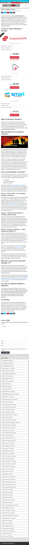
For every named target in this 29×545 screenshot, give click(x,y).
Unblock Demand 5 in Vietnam (8, 440)
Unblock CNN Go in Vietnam (8, 507)
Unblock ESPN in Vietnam (7, 502)
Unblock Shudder (14, 57)
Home (6, 7)
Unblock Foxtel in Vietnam (8, 489)
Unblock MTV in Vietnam (7, 401)
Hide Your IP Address (15, 2)
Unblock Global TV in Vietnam (8, 466)
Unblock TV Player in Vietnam (8, 510)
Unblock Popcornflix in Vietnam (9, 482)
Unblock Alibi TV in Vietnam (8, 430)
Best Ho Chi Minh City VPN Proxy (9, 432)
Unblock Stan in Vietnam (7, 494)
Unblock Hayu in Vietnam (7, 492)
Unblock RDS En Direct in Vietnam (9, 414)
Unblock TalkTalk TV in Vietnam (9, 461)
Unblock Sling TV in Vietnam (8, 368)
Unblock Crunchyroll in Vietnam (9, 484)
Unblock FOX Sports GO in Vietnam (9, 399)
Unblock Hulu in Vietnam (7, 523)
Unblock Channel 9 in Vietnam (8, 427)
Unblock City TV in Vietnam (8, 469)
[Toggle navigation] (25, 5)
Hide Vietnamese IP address (8, 531)
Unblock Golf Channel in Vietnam (9, 404)
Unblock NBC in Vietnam (7, 474)
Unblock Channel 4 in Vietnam (8, 479)
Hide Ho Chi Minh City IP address (9, 420)
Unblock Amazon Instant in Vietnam (10, 515)
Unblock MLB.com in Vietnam (8, 391)
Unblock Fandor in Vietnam (8, 448)
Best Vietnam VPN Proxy (7, 536)
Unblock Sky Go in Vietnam (8, 458)
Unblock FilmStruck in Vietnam (9, 476)
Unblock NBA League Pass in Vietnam (10, 394)
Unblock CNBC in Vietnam (7, 525)
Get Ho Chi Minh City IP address (9, 407)
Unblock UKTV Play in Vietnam (8, 438)
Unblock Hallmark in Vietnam (8, 409)
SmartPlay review (14, 73)
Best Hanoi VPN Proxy (7, 389)
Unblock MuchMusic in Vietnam (9, 463)
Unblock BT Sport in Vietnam (8, 513)
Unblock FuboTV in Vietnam (8, 443)
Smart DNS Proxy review (14, 101)
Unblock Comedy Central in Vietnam (10, 505)
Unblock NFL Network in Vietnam (9, 425)
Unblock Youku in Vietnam (8, 381)
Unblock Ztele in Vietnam (7, 471)
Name (2, 341)
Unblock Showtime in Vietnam (8, 518)
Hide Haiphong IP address (7, 363)
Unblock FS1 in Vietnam (7, 417)
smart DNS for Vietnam (13, 204)
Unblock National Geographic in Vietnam (11, 422)
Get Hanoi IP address (6, 383)
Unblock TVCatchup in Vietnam (9, 456)
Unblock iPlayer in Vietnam (8, 528)
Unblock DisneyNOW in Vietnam (9, 487)
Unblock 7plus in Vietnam (7, 435)
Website (2, 345)
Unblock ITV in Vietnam (7, 520)
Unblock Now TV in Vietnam (8, 453)
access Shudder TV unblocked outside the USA (11, 289)
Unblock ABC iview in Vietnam (8, 500)
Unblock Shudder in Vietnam (8, 445)
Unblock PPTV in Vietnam (7, 376)
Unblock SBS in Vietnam (7, 497)
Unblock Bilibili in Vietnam (7, 378)
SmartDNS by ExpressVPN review (14, 43)
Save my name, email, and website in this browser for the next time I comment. (14, 349)
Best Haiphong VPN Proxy (7, 365)
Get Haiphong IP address (7, 360)
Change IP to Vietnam (7, 533)
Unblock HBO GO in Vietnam (8, 396)
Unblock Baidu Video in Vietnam (9, 373)
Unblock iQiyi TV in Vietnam (8, 370)
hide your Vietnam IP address (19, 185)
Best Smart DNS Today (16, 10)
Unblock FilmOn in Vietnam (8, 451)
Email (2, 343)
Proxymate (17, 247)
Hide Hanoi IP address (7, 386)
